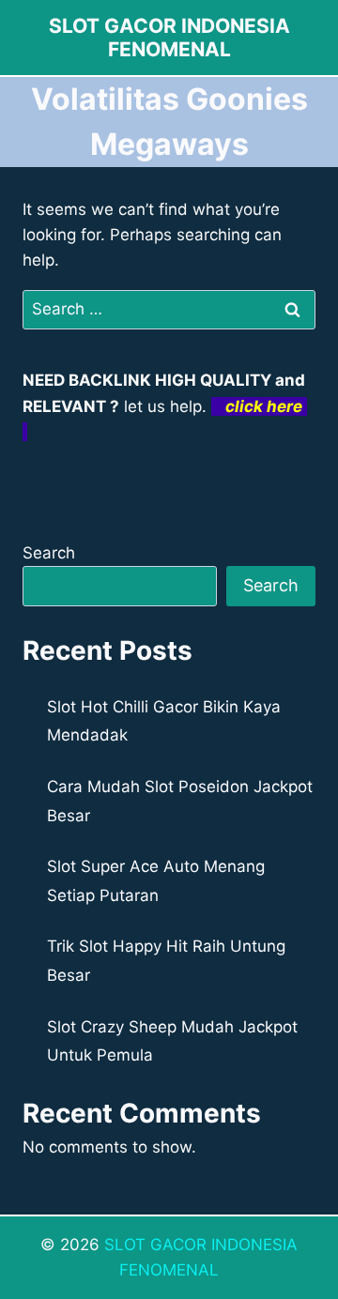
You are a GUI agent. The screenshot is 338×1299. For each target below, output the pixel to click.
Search (49, 552)
